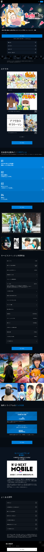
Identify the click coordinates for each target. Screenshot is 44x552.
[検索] (39, 1)
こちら (30, 38)
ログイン (42, 1)
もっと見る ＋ (22, 136)
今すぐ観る (22, 36)
